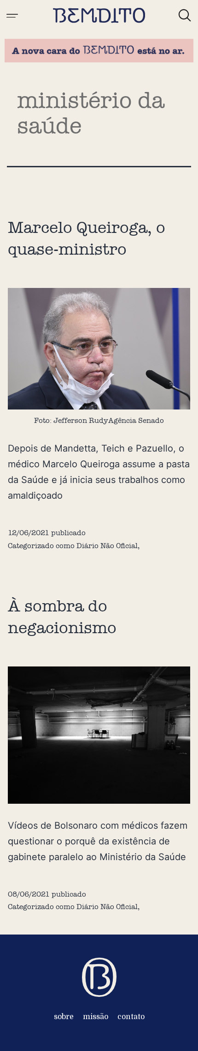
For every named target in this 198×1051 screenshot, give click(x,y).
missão (95, 1017)
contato (131, 1017)
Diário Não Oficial (107, 545)
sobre (64, 1017)
